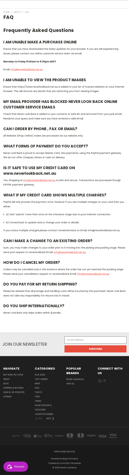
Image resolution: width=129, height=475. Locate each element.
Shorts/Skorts (43, 405)
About (6, 379)
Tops (37, 396)
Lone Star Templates (70, 463)
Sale (37, 387)
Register (20, 392)
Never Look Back (75, 379)
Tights (38, 392)
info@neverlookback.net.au (27, 69)
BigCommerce (70, 458)
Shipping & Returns (13, 387)
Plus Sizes (40, 374)
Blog (6, 383)
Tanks (38, 401)
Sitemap (7, 396)
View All (70, 383)
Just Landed (41, 379)
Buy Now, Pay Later (13, 374)
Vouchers (40, 409)
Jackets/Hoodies (44, 414)
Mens (37, 383)
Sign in (7, 392)
